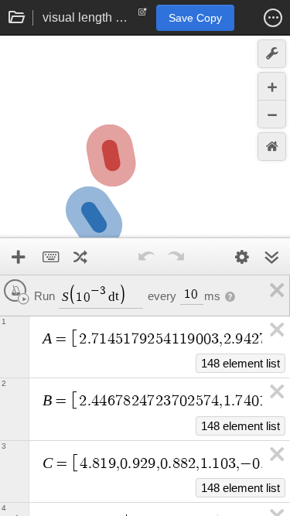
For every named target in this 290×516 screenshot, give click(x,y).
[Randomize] (80, 256)
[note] (142, 15)
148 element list (240, 363)
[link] (275, 290)
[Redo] (176, 256)
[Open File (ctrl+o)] (17, 18)
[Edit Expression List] (242, 256)
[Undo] (146, 256)
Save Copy (195, 18)
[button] (273, 18)
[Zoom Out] (271, 114)
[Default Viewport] (272, 146)
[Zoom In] (271, 86)
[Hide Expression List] (271, 256)
